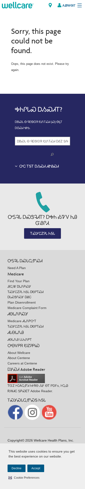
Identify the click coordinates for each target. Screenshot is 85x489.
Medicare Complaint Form (27, 308)
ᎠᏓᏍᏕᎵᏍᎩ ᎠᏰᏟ (19, 297)
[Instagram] (33, 412)
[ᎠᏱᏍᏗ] (53, 154)
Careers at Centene (22, 363)
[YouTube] (49, 412)
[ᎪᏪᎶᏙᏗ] (50, 5)
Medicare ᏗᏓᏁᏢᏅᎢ (22, 321)
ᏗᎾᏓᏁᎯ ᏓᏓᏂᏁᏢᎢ (20, 339)
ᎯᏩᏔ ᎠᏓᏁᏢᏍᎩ (19, 286)
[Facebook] (16, 412)
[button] (24, 477)
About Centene (19, 358)
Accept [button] (35, 468)
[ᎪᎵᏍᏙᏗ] (18, 5)
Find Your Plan (19, 281)
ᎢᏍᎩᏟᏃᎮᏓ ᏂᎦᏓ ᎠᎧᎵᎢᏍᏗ (25, 292)
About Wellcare (19, 353)
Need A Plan (17, 268)
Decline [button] (16, 468)
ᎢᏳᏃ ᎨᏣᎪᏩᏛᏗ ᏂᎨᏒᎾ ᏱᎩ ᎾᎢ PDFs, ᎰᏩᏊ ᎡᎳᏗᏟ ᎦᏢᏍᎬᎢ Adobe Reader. (38, 388)
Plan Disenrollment (22, 302)
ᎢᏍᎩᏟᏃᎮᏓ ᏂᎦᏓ (42, 233)
